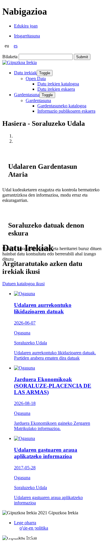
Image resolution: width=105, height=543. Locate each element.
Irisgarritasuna (27, 35)
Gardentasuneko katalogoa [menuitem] (61, 105)
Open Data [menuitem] (36, 78)
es (16, 45)
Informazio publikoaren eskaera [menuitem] (66, 111)
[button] (13, 531)
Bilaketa (10, 56)
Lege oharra (25, 522)
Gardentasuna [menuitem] (38, 100)
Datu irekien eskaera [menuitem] (56, 89)
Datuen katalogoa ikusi (23, 283)
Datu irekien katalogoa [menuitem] (58, 83)
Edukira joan (26, 25)
